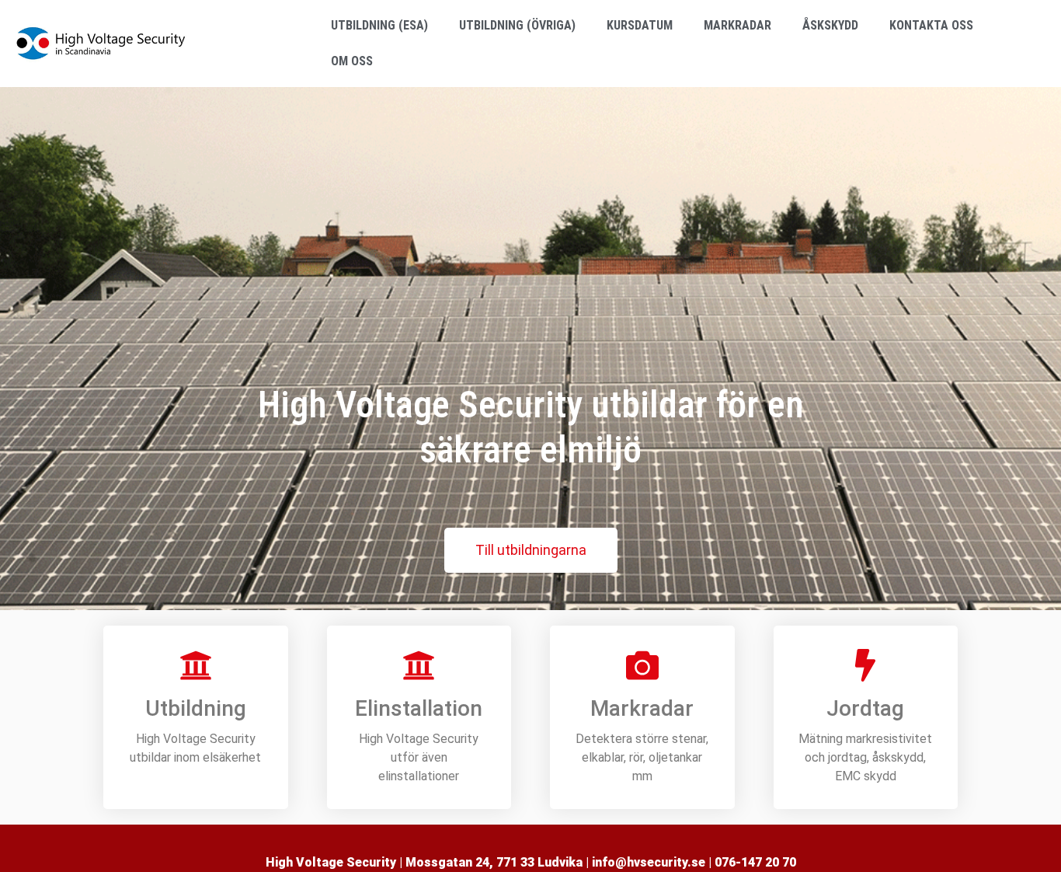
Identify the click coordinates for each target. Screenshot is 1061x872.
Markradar (737, 25)
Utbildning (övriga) (517, 25)
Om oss (352, 61)
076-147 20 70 (755, 862)
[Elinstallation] (418, 665)
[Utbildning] (195, 665)
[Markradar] (642, 665)
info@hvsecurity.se (648, 862)
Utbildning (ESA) (379, 25)
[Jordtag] (865, 665)
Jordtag (865, 708)
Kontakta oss (931, 25)
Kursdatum (640, 25)
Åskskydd (830, 25)
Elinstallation (418, 708)
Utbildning (195, 708)
